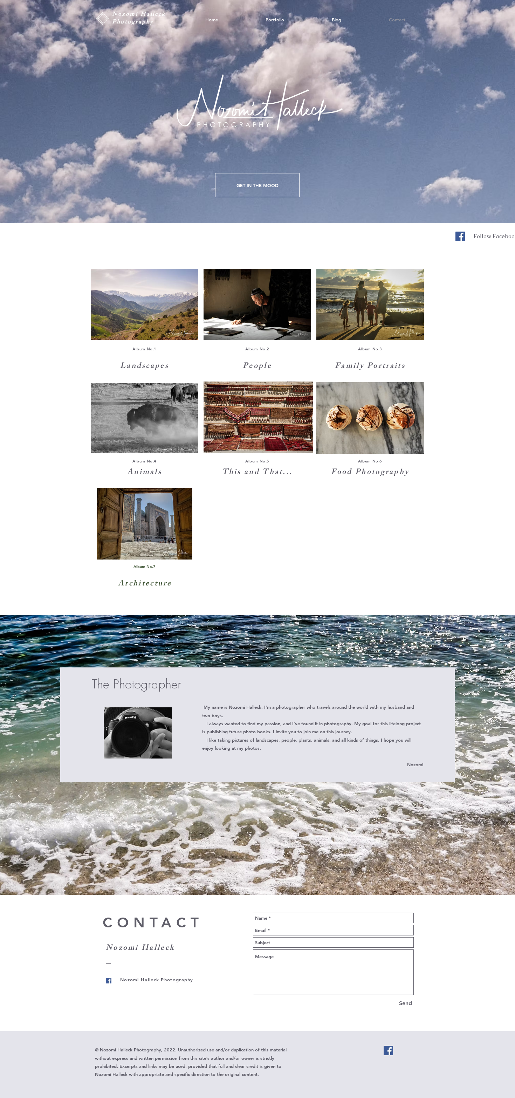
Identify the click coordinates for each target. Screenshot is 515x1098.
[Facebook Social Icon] (460, 236)
